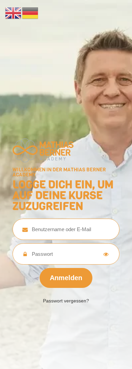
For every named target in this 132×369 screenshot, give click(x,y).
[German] (30, 12)
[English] (13, 12)
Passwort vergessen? (66, 300)
